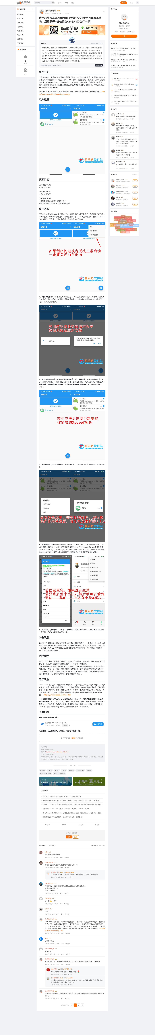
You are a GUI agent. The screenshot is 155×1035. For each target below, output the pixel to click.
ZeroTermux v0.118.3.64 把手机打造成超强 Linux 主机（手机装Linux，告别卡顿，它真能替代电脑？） (73, 813)
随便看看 (98, 65)
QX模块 (49, 770)
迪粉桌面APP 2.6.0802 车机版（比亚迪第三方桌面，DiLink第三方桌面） (67, 809)
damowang (49, 862)
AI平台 (129, 223)
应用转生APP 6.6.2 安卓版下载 (55, 723)
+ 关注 (124, 36)
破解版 (123, 217)
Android (42, 770)
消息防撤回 (124, 224)
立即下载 (99, 724)
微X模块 (89, 770)
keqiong (118, 203)
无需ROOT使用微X (45, 773)
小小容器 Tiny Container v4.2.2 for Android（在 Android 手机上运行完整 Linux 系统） (71, 800)
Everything (127, 218)
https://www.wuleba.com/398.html (56, 752)
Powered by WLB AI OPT (97, 43)
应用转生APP (80, 770)
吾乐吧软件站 (50, 11)
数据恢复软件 (131, 221)
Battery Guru (129, 229)
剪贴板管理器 (124, 231)
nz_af (118, 123)
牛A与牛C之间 (120, 191)
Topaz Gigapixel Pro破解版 (125, 222)
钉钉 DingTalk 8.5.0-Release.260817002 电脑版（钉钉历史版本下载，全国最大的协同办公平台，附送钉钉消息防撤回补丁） (122, 157)
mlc (46, 852)
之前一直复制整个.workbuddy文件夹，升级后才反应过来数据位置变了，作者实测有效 (126, 141)
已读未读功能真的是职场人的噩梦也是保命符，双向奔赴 (126, 154)
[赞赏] (25, 70)
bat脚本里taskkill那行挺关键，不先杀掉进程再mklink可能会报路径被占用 (126, 128)
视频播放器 (121, 219)
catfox (118, 150)
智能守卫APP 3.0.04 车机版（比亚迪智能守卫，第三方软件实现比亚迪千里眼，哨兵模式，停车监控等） (73, 804)
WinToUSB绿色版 (124, 227)
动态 (131, 32)
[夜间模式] (137, 2)
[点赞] (25, 56)
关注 (116, 32)
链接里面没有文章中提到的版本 (125, 116)
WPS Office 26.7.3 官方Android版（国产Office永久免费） (62, 796)
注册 (131, 3)
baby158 (54, 969)
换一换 (135, 174)
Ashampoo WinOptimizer (129, 230)
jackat (47, 909)
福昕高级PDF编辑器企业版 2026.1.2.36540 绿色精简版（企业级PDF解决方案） (122, 119)
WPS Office (120, 229)
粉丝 (122, 32)
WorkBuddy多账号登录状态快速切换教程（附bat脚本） (122, 132)
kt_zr (117, 137)
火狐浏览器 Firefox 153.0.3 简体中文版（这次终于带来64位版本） (122, 168)
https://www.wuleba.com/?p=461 (57, 695)
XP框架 (64, 770)
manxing (48, 898)
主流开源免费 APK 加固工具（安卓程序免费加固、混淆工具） (63, 817)
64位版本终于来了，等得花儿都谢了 (126, 165)
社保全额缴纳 (118, 223)
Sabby (118, 197)
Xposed (57, 770)
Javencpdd (49, 883)
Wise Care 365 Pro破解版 (132, 226)
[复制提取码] (70, 725)
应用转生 (71, 770)
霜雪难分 (118, 185)
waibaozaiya (49, 949)
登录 (123, 3)
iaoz (46, 938)
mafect (118, 114)
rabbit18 (119, 161)
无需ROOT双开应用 (59, 773)
